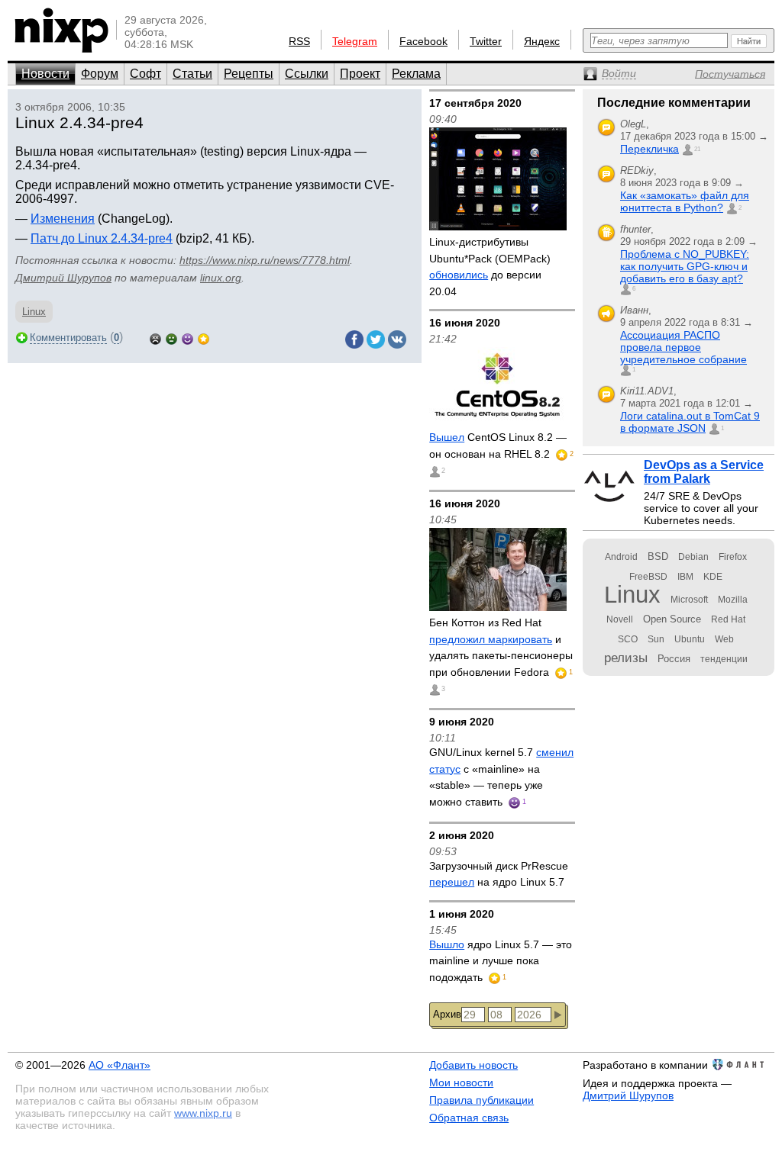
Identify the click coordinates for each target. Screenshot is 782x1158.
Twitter (486, 41)
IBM (685, 576)
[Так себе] (171, 337)
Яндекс (542, 41)
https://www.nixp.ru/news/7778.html (264, 260)
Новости (45, 73)
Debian (693, 556)
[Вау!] (203, 337)
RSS (299, 41)
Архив (447, 1014)
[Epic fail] (155, 337)
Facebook (423, 41)
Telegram (354, 41)
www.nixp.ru (203, 1113)
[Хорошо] (187, 337)
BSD (658, 556)
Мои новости (461, 1082)
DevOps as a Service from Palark (704, 471)
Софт (145, 73)
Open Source (672, 619)
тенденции (724, 659)
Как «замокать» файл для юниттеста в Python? (684, 201)
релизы (626, 657)
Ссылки (306, 73)
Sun (656, 639)
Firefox (733, 556)
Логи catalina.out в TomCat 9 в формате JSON (690, 422)
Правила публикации (481, 1100)
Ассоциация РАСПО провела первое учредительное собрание (683, 347)
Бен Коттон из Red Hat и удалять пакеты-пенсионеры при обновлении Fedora (501, 647)
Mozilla (733, 599)
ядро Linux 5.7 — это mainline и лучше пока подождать (500, 960)
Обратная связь (469, 1117)
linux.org (220, 278)
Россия (674, 658)
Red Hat (728, 619)
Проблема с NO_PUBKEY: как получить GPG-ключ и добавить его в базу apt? (684, 266)
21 (697, 149)
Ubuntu (689, 639)
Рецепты (248, 73)
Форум (99, 73)
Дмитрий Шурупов (63, 278)
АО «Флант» (119, 1065)
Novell (619, 619)
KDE (712, 576)
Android (621, 556)
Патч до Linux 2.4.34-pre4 (102, 238)
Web (724, 639)
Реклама (416, 73)
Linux (34, 311)
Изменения (63, 218)
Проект (360, 73)
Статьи (192, 73)
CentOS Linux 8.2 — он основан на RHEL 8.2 (498, 445)
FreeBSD (648, 576)
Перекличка (649, 149)
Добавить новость (473, 1065)
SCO (628, 639)
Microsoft (689, 599)
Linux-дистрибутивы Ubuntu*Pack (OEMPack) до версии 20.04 (490, 267)
